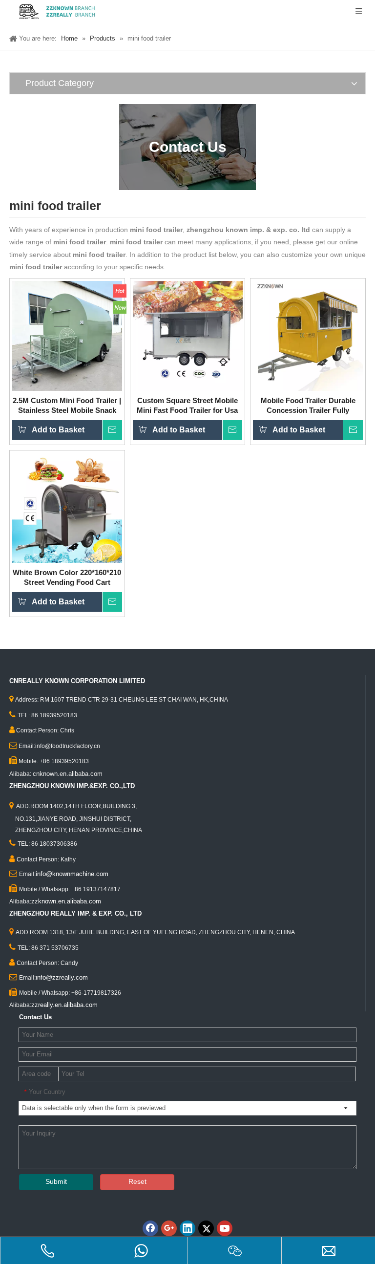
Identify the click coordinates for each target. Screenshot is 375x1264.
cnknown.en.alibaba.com (68, 773)
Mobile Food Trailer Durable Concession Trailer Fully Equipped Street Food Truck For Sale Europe (308, 405)
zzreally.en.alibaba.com (64, 1004)
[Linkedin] (187, 1228)
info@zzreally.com (62, 977)
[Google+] (169, 1228)
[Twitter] (206, 1228)
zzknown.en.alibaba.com (66, 901)
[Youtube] (224, 1228)
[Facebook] (150, 1228)
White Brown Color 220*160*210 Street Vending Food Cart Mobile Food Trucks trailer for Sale (67, 577)
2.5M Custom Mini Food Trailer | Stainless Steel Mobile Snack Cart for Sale (67, 405)
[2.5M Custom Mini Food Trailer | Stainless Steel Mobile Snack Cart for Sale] (67, 335)
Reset (137, 1181)
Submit (56, 1181)
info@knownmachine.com (72, 874)
